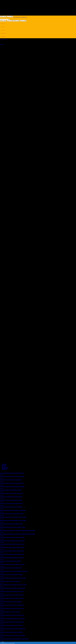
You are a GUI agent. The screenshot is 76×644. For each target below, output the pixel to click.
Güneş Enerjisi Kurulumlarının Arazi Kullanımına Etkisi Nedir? (11, 493)
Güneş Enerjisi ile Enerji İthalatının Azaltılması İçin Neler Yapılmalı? (12, 618)
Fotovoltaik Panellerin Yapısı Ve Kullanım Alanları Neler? (10, 581)
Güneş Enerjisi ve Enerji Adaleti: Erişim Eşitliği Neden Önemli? (11, 503)
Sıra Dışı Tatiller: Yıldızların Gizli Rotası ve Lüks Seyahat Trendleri (12, 537)
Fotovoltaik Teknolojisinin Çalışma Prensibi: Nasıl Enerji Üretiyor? (12, 608)
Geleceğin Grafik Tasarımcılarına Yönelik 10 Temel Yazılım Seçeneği (12, 540)
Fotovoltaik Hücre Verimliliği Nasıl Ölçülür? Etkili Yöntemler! (11, 496)
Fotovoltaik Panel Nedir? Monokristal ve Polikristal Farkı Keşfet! (12, 483)
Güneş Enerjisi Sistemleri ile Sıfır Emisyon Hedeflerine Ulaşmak (11, 523)
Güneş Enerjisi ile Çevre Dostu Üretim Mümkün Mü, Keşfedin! (11, 574)
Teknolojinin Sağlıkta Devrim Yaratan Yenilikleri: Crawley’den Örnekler (13, 517)
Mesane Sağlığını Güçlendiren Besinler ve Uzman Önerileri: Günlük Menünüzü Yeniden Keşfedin (17, 530)
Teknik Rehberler (4, 33)
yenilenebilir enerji (4, 469)
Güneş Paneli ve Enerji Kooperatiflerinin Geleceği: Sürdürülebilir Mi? (12, 628)
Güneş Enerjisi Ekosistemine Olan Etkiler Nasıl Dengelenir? (10, 479)
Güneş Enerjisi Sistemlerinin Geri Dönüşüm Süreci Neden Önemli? (12, 615)
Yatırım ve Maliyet (4, 36)
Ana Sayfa (1, 39)
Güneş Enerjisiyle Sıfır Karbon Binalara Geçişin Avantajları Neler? (12, 605)
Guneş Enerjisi (3, 23)
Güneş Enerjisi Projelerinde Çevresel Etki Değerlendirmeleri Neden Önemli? (13, 571)
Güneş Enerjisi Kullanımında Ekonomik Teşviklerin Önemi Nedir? (12, 473)
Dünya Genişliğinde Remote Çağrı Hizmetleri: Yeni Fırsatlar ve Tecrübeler (13, 584)
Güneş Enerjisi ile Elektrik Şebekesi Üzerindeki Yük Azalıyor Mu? (12, 591)
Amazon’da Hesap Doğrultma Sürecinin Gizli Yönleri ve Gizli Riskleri (12, 635)
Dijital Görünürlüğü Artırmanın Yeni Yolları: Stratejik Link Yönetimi (12, 527)
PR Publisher (2, 515)
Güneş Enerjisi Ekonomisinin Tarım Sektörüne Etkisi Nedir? (11, 601)
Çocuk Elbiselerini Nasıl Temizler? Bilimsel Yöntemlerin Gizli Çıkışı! (12, 544)
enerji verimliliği (4, 464)
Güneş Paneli (3, 26)
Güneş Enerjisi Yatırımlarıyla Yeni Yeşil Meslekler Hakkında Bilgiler (12, 486)
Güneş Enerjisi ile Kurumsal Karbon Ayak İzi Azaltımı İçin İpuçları (12, 476)
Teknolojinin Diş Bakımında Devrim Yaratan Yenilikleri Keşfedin (11, 513)
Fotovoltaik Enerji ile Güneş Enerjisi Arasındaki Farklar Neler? (11, 625)
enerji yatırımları (4, 465)
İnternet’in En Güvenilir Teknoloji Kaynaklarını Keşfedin (10, 561)
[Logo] (6, 21)
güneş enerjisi (4, 466)
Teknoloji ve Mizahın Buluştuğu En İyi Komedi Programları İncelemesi (13, 510)
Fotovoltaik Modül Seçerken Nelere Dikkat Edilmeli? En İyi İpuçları (12, 564)
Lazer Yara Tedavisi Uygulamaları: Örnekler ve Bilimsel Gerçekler (12, 550)
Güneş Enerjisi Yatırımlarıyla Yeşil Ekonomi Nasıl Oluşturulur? (11, 506)
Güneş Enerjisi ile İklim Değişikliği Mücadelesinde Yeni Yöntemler (12, 557)
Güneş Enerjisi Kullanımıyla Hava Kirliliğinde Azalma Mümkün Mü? (12, 588)
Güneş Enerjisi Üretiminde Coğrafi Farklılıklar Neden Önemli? (11, 632)
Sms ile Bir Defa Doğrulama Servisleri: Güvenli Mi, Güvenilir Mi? (12, 594)
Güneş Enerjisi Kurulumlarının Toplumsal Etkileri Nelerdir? (11, 567)
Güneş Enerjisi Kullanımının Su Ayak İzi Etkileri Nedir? (10, 611)
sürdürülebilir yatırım (5, 468)
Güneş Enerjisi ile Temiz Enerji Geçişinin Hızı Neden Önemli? (11, 500)
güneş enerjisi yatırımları (5, 467)
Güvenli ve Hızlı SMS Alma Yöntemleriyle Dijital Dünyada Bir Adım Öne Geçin (14, 638)
